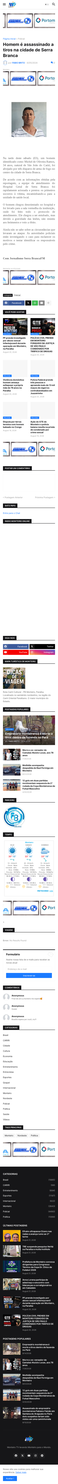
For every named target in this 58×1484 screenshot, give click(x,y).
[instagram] (35, 1455)
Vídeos (6, 1119)
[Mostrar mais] (48, 303)
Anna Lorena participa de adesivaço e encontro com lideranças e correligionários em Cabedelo (37, 1283)
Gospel (6, 1082)
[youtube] (29, 1455)
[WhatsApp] (35, 303)
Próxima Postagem (44, 497)
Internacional (9, 1088)
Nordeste (7, 1098)
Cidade (6, 1045)
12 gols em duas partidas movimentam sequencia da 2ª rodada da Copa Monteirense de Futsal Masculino (38, 784)
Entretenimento (10, 1067)
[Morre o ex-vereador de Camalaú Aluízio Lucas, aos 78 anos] (12, 754)
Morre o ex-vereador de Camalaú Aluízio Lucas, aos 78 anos (37, 753)
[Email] (42, 303)
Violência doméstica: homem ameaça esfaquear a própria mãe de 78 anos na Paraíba (13, 385)
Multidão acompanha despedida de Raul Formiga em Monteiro (37, 768)
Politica (6, 1109)
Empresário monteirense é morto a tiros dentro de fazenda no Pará (38, 1347)
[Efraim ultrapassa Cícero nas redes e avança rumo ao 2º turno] (12, 1236)
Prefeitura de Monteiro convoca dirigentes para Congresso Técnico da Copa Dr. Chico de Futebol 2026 (38, 1266)
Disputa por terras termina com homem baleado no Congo (13, 424)
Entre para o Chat (11, 513)
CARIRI (6, 1040)
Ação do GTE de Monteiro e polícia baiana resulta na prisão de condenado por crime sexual (42, 427)
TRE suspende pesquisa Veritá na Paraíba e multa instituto (37, 1247)
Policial (21, 39)
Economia (7, 1056)
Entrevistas (8, 1072)
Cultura (6, 1051)
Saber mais (20, 1472)
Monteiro (7, 1093)
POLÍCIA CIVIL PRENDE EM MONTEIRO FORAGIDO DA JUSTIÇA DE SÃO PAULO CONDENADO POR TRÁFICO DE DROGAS (42, 345)
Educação (8, 1061)
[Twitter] (28, 303)
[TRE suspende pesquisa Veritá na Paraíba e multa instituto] (12, 1251)
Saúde (6, 1114)
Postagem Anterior (14, 497)
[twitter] (22, 1455)
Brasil (5, 1035)
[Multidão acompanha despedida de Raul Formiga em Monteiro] (12, 770)
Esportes (7, 1077)
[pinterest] (42, 1455)
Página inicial (9, 39)
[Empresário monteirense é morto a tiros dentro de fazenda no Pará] (12, 1349)
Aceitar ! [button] (10, 1478)
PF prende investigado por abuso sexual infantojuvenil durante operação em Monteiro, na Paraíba (15, 343)
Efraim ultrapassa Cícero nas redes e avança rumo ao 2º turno (37, 1234)
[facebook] (15, 1455)
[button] (4, 4)
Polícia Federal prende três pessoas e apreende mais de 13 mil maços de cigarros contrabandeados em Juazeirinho (42, 387)
